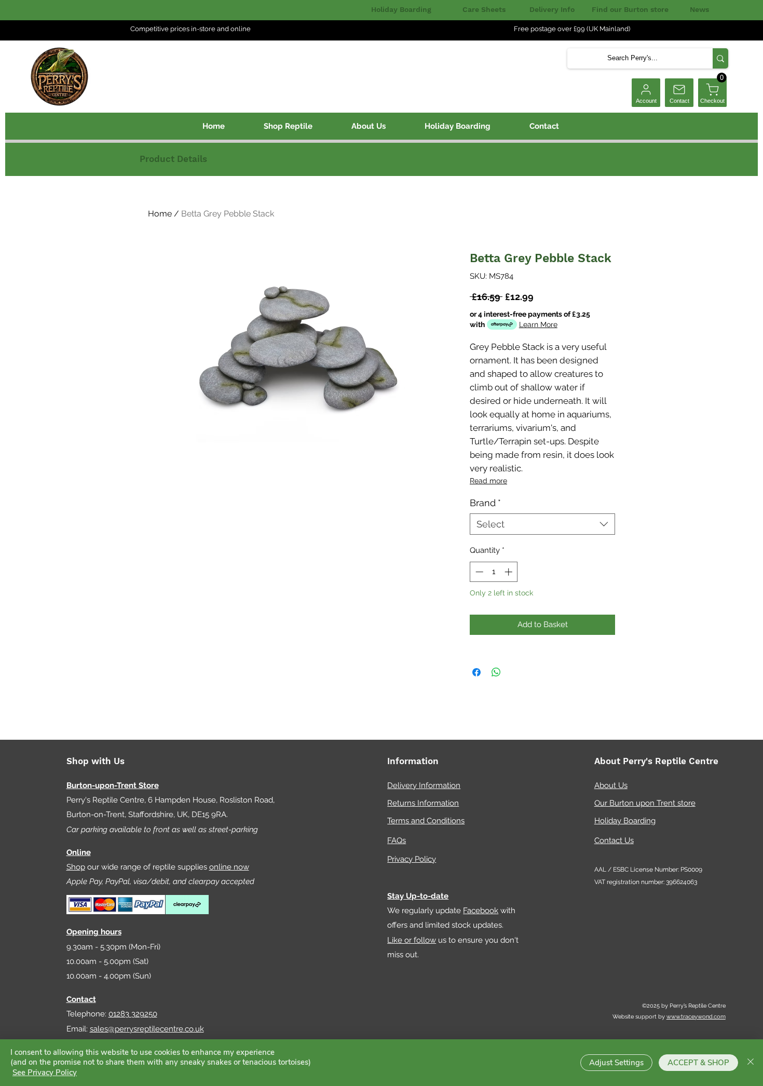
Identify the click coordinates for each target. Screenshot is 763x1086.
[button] (722, 78)
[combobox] (542, 524)
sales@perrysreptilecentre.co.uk (147, 1029)
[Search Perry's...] (720, 58)
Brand (485, 502)
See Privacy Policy (44, 1072)
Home (160, 214)
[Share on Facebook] (476, 672)
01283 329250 (132, 1014)
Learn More (538, 324)
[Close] (750, 1063)
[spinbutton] (493, 571)
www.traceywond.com (696, 1016)
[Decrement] (478, 571)
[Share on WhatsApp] (496, 672)
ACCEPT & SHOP (698, 1062)
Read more (488, 481)
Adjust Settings (616, 1062)
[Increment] (509, 571)
